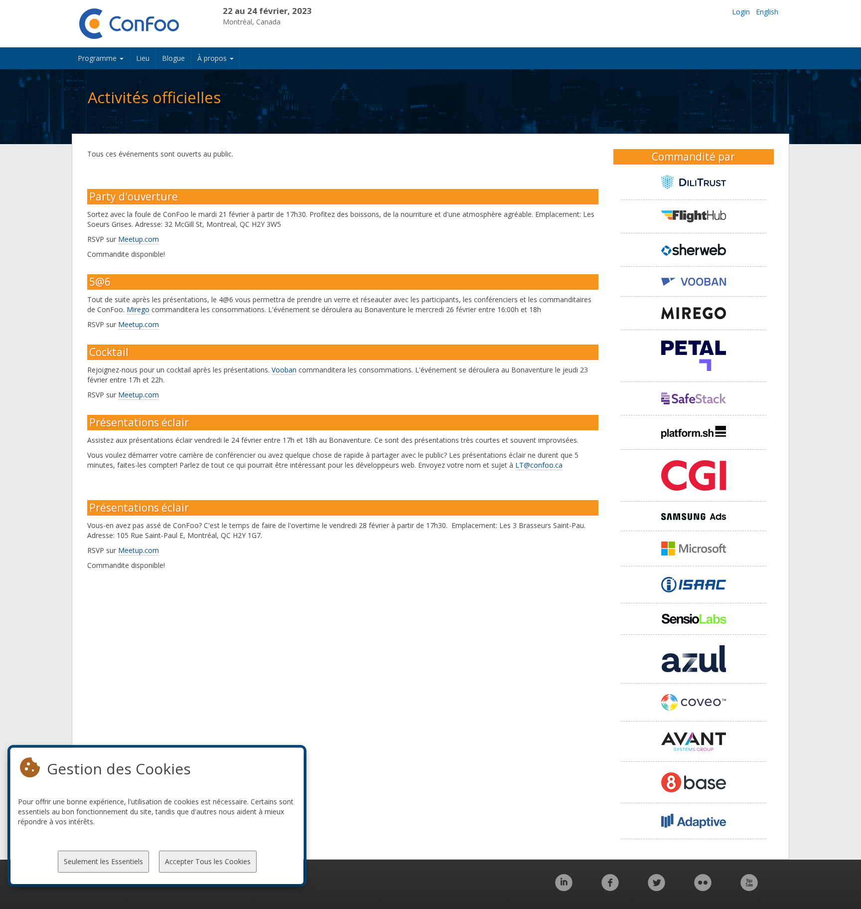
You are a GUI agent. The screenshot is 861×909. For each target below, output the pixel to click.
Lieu (142, 58)
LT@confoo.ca (539, 465)
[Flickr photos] (703, 888)
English (767, 11)
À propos (213, 58)
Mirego (138, 309)
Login (741, 11)
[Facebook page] (610, 888)
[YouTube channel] (749, 888)
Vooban (284, 369)
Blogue (173, 58)
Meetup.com (138, 239)
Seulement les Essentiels (103, 861)
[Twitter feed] (656, 888)
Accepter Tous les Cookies (208, 861)
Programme (98, 58)
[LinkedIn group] (564, 888)
